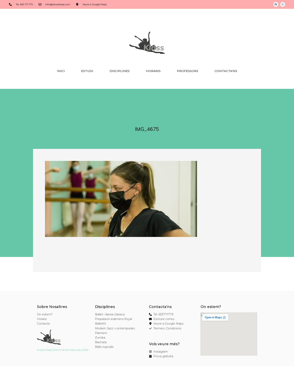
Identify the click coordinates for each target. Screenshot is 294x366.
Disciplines (120, 71)
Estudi (87, 71)
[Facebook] (275, 4)
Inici (61, 71)
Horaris (153, 71)
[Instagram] (282, 4)
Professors (187, 71)
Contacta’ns (226, 71)
